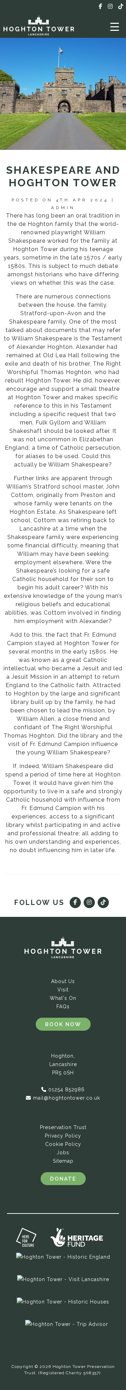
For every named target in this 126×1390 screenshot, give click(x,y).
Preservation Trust (63, 1127)
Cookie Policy (63, 1144)
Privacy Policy (63, 1136)
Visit (63, 990)
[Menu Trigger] (115, 26)
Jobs (63, 1152)
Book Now (63, 1024)
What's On (63, 998)
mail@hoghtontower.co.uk (66, 1098)
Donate (63, 1179)
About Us (63, 981)
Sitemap (63, 1161)
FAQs (63, 1006)
